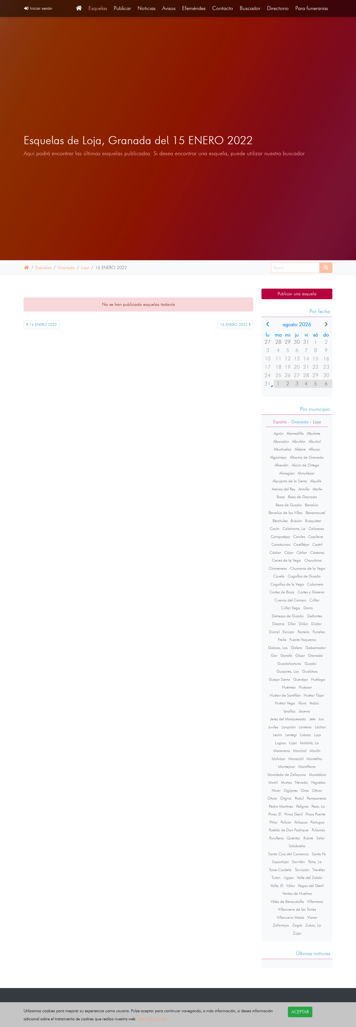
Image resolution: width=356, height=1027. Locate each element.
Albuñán (298, 441)
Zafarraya (281, 925)
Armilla (304, 489)
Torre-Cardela (280, 869)
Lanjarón (288, 726)
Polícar (286, 822)
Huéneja (289, 687)
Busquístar (313, 520)
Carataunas (280, 544)
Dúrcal (274, 631)
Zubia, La (313, 925)
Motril (273, 782)
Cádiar (275, 552)
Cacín (274, 528)
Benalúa (311, 504)
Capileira (315, 536)
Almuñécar (306, 473)
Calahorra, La (294, 528)
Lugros (280, 742)
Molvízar (278, 758)
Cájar (288, 552)
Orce (305, 790)
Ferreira (304, 631)
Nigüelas (318, 782)
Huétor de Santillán (285, 695)
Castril (317, 544)
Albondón (281, 441)
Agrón (278, 433)
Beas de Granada (302, 496)
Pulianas (318, 829)
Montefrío (314, 758)
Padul (299, 798)
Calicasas (316, 528)
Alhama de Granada (307, 457)
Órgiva (285, 798)
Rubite (308, 838)
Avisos (168, 8)
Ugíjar (289, 877)
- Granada (297, 421)
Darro (308, 607)
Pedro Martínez (281, 806)
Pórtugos (317, 822)
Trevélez (318, 869)
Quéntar (293, 838)
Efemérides (194, 8)
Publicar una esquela (297, 293)
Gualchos (309, 671)
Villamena (315, 901)
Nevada (301, 782)
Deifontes (314, 615)
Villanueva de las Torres (297, 909)
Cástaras (317, 552)
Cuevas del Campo (290, 600)
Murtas (286, 782)
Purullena (276, 838)
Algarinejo (278, 457)
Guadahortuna (289, 663)
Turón (275, 877)
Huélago (318, 679)
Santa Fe (319, 853)
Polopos (301, 822)
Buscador (250, 8)
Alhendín (281, 465)
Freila (282, 639)
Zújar (297, 933)
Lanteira (305, 726)
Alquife (315, 480)
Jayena (304, 711)
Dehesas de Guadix (288, 615)
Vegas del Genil (310, 885)
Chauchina (313, 560)
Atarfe (317, 489)
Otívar (317, 790)
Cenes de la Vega (286, 560)
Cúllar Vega (290, 607)
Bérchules (280, 520)
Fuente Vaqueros (303, 639)
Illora (302, 703)
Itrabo (314, 703)
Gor (274, 655)
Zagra (297, 925)
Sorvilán (298, 861)
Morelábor (317, 774)
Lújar (293, 742)
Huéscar (305, 687)
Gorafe (286, 655)
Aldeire (300, 449)
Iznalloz (289, 711)
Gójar (300, 655)
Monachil (295, 758)
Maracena (281, 750)
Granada (66, 267)
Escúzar (288, 631)
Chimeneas (278, 568)
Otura (272, 798)
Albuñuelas (282, 449)
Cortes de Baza (282, 591)
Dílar (292, 623)
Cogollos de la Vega (287, 584)
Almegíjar (287, 473)
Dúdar (316, 623)
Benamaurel (315, 512)
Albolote (313, 433)
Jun (321, 718)
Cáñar (301, 552)
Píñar (274, 822)
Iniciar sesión (40, 8)
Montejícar (286, 766)
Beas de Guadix (289, 504)
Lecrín (277, 734)
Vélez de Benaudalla (287, 901)
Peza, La (318, 806)
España (280, 421)
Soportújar (280, 861)
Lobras (305, 734)
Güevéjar (300, 679)
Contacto (222, 8)
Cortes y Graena (311, 591)
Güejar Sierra (279, 679)
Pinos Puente (315, 814)
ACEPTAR (300, 1011)
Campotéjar (280, 536)
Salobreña (297, 845)
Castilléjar (301, 544)
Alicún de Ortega (305, 465)
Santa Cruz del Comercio (288, 853)
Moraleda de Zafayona (287, 774)
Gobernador (315, 647)
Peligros (302, 806)
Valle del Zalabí (309, 877)
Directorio (278, 8)
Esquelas (97, 8)
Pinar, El (274, 814)
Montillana (307, 766)
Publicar (122, 8)
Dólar (303, 623)
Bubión (296, 520)
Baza (281, 496)
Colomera (315, 584)
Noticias (146, 8)
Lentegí (291, 734)
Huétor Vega (285, 703)
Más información (152, 1018)
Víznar (312, 917)
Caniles (299, 536)
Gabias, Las (278, 647)
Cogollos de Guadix (304, 576)
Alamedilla (295, 433)
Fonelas (319, 631)
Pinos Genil (294, 814)
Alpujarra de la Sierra (290, 480)
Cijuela (279, 576)
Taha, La (315, 861)
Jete (312, 718)
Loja (85, 267)
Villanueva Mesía (290, 917)
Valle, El (276, 885)
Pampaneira (316, 798)
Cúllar (314, 600)
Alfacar (314, 449)
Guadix (311, 663)
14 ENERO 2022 (42, 324)
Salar (320, 838)
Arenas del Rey (283, 489)
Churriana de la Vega (307, 568)
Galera (296, 647)
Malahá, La (309, 742)
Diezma (278, 623)
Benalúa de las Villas (285, 512)
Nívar (276, 790)
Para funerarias (311, 8)
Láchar (320, 726)
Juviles (273, 726)
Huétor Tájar (314, 695)
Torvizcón (302, 869)
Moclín (315, 750)
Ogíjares (291, 790)
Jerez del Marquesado (288, 718)
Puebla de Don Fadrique (288, 829)
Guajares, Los (287, 671)
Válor (290, 885)
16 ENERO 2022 (234, 324)
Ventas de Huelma (297, 893)
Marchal (299, 750)
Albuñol (314, 441)
